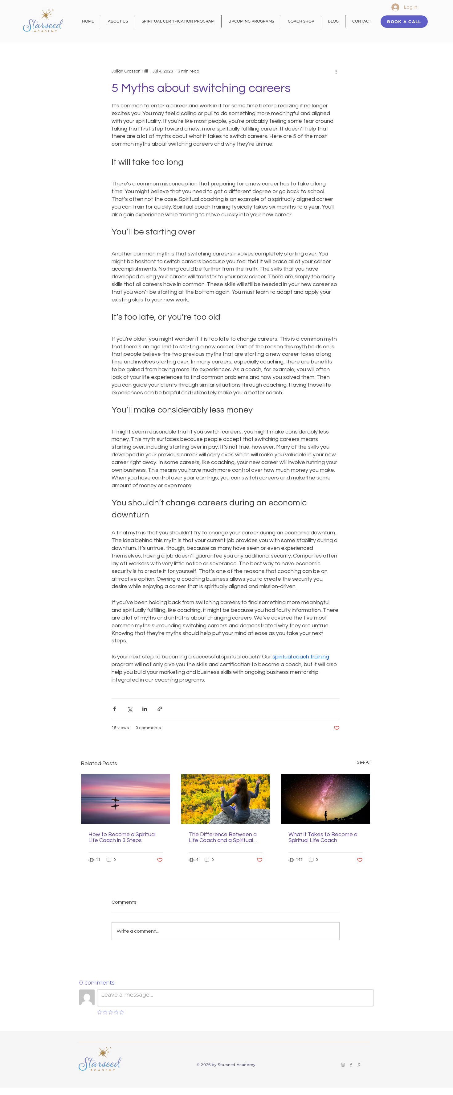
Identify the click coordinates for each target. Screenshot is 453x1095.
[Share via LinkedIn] (145, 709)
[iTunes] (359, 1064)
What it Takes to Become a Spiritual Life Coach (322, 837)
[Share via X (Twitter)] (130, 709)
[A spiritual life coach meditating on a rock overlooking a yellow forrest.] (225, 799)
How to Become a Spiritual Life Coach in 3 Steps (122, 837)
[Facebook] (351, 1064)
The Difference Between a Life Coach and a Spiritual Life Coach (223, 837)
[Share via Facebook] (114, 709)
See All (363, 762)
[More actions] (336, 71)
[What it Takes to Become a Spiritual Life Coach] (325, 799)
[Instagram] (343, 1064)
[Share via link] (160, 709)
